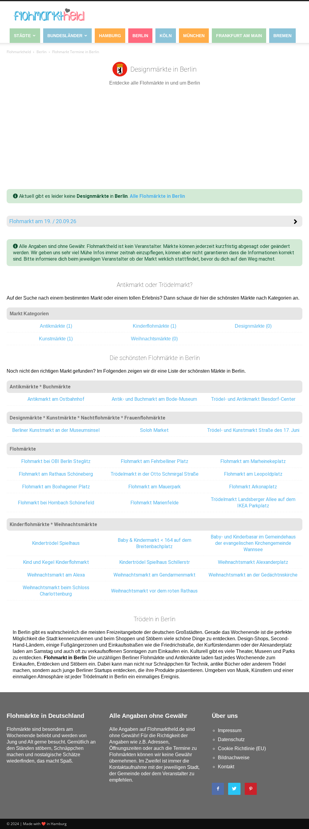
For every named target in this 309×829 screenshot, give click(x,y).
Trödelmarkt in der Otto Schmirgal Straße (154, 474)
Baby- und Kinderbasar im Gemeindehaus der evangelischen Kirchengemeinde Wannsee (253, 543)
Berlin (140, 35)
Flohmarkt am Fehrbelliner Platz (154, 461)
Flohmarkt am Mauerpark (154, 487)
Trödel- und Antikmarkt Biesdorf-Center (253, 399)
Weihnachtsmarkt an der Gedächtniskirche (253, 575)
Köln (166, 35)
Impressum (229, 730)
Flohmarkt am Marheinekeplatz (253, 461)
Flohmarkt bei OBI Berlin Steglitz (56, 461)
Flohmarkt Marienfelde (154, 503)
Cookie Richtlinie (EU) (242, 748)
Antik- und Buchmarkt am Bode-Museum (154, 399)
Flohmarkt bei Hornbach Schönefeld (56, 503)
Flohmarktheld (19, 51)
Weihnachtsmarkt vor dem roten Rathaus (154, 591)
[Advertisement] (154, 137)
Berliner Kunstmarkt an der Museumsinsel (56, 430)
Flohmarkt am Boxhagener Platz (56, 487)
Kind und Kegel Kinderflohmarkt (56, 562)
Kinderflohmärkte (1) (154, 326)
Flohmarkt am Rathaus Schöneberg (56, 474)
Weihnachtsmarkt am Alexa (56, 575)
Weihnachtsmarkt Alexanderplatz (253, 562)
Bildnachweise (234, 757)
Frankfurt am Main (239, 35)
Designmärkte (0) (253, 326)
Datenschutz (231, 739)
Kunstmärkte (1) (56, 338)
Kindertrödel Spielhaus (56, 543)
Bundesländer (64, 35)
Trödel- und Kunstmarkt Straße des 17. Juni (253, 430)
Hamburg (110, 35)
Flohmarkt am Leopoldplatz (253, 474)
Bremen (282, 35)
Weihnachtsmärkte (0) (154, 338)
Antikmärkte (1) (56, 326)
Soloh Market (154, 430)
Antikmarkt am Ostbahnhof (55, 399)
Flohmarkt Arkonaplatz (253, 487)
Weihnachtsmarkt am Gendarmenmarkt (154, 575)
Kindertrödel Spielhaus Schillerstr (154, 562)
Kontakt (226, 766)
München (194, 35)
